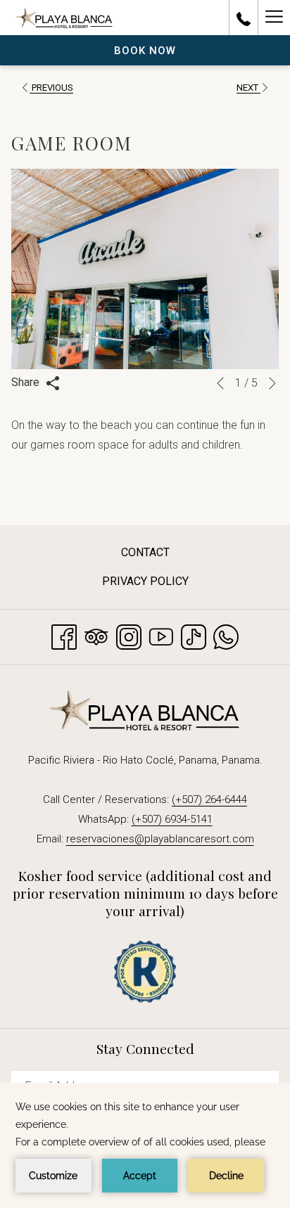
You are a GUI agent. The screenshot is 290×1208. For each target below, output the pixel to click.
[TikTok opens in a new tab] (193, 635)
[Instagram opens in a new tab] (128, 635)
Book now (145, 50)
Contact (145, 552)
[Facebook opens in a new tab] (64, 635)
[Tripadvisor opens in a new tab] (96, 635)
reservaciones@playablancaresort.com (160, 839)
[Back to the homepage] (64, 17)
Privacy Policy (145, 581)
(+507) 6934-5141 (172, 819)
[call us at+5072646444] (244, 17)
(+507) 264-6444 (209, 799)
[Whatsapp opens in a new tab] (226, 635)
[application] (145, 1145)
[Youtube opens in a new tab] (161, 635)
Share (26, 382)
